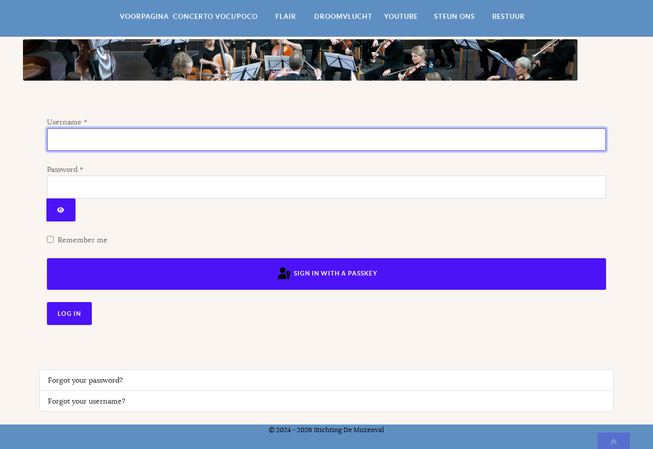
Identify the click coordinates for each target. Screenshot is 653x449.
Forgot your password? (85, 380)
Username (67, 122)
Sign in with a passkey (335, 273)
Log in (69, 313)
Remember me (83, 239)
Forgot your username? (86, 401)
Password (65, 169)
